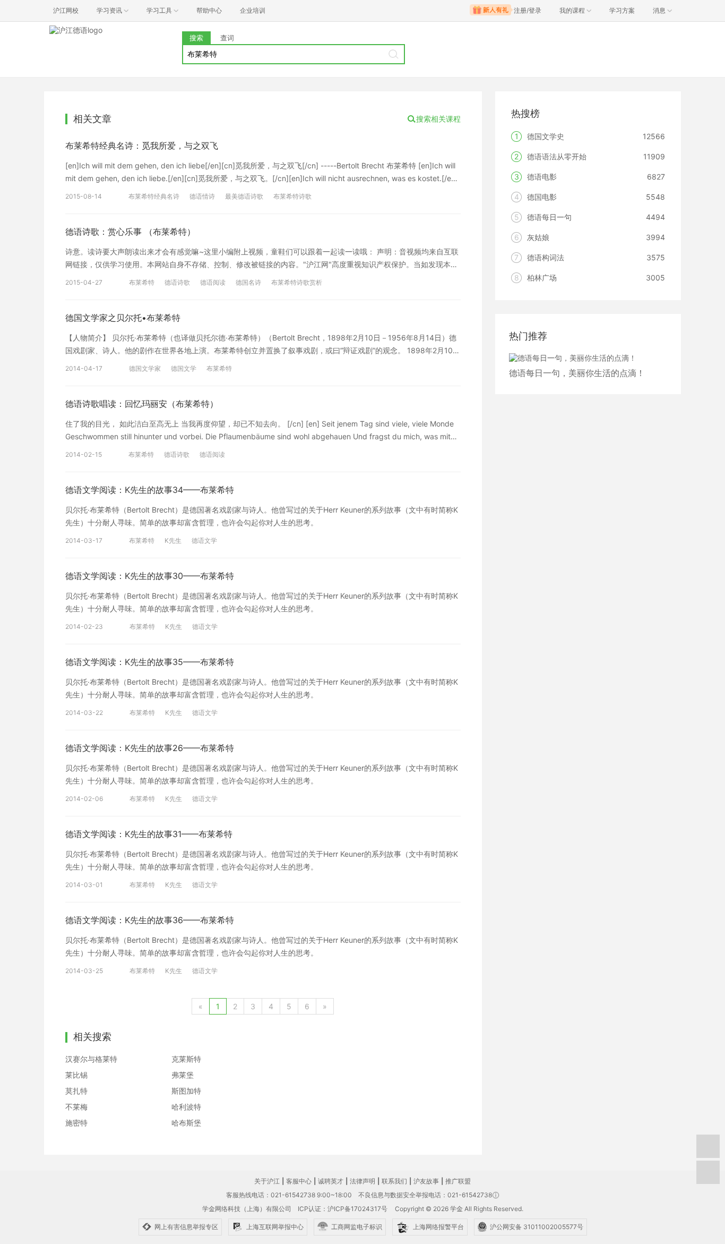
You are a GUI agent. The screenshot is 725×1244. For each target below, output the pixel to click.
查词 (227, 37)
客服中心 (299, 1181)
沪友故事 (426, 1181)
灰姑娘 (538, 237)
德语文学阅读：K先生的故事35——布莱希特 (149, 662)
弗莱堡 (182, 1074)
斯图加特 (186, 1090)
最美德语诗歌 (244, 196)
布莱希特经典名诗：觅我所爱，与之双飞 (141, 145)
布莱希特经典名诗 (153, 196)
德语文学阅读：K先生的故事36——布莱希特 (149, 920)
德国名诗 (248, 282)
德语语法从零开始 (556, 156)
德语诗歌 (177, 282)
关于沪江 (267, 1181)
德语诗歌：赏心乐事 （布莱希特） (130, 231)
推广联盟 (458, 1181)
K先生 (173, 540)
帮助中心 (209, 10)
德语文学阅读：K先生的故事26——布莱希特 (149, 748)
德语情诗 (202, 196)
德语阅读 (213, 282)
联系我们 (394, 1181)
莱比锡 (76, 1074)
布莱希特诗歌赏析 (296, 282)
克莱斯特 (186, 1058)
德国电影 (542, 196)
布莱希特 (141, 282)
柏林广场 (542, 277)
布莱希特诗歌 (292, 196)
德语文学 (204, 540)
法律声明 (362, 1181)
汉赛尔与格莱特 (91, 1058)
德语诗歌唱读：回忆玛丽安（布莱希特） (141, 403)
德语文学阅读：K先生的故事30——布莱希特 (149, 575)
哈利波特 (186, 1106)
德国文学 (183, 368)
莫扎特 (76, 1090)
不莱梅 (76, 1106)
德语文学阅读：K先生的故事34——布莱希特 (149, 489)
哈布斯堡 (186, 1122)
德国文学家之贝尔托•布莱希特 (122, 317)
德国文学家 (145, 368)
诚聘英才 (330, 1181)
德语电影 (542, 176)
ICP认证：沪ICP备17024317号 (342, 1209)
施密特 (76, 1122)
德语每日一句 (549, 216)
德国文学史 (545, 136)
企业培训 (252, 10)
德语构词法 (545, 257)
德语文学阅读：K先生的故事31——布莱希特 (148, 834)
